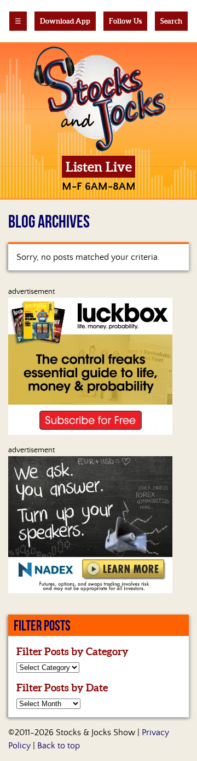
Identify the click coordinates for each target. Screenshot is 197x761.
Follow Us (125, 21)
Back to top (58, 746)
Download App (65, 21)
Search (171, 21)
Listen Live (99, 167)
